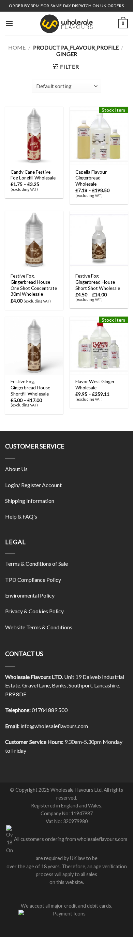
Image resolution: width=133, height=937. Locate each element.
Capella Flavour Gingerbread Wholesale (91, 178)
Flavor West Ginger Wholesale (95, 384)
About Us (16, 469)
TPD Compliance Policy (33, 579)
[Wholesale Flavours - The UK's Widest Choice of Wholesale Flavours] (66, 24)
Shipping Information (29, 500)
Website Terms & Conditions (38, 627)
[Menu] (9, 23)
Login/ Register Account (33, 485)
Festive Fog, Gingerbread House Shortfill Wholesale (30, 387)
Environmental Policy (30, 595)
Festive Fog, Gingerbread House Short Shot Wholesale (97, 282)
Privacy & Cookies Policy (34, 611)
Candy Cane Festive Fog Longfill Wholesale (33, 175)
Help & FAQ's (21, 516)
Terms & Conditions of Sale (36, 563)
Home (17, 47)
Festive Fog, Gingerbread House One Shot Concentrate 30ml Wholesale (34, 285)
